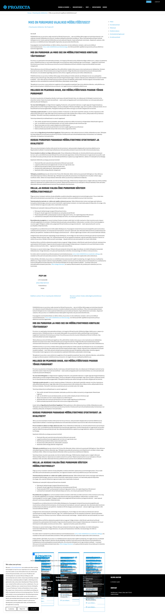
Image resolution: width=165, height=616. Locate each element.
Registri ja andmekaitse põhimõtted (93, 584)
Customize (11, 609)
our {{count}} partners (15, 567)
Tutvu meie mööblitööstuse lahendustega (55, 47)
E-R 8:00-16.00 (115, 582)
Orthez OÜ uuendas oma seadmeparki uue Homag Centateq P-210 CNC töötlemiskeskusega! (68, 567)
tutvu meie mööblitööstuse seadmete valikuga (86, 254)
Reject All (22, 609)
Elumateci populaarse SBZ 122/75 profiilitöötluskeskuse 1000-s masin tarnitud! (94, 565)
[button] (148, 2)
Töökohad (113, 28)
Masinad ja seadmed (62, 577)
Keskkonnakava (114, 31)
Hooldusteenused (61, 580)
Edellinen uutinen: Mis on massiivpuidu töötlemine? (46, 296)
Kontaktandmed (115, 25)
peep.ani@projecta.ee (42, 282)
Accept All (33, 609)
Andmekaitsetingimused (117, 34)
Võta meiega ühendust (58, 264)
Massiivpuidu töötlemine (36, 27)
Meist (111, 21)
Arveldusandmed (115, 37)
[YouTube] (49, 588)
